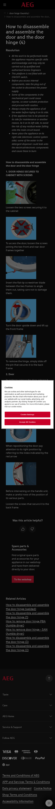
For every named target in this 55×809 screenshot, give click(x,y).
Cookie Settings (27, 414)
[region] (27, 404)
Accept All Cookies (27, 422)
